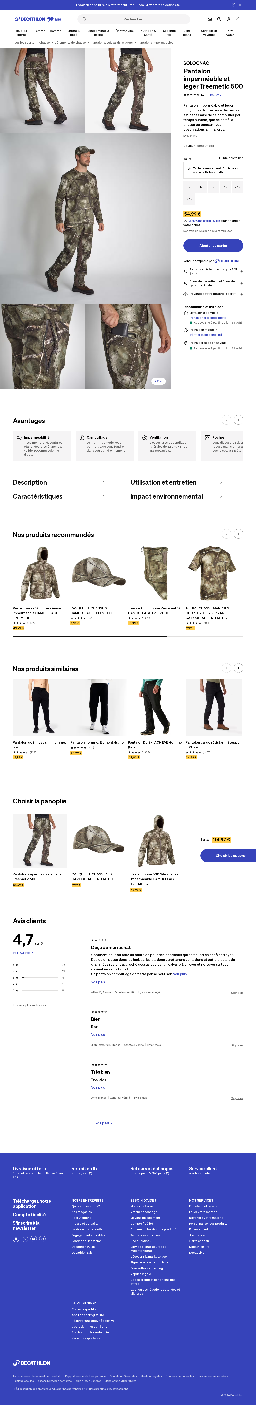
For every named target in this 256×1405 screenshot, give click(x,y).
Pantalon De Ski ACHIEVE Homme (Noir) (155, 744)
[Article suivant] (238, 420)
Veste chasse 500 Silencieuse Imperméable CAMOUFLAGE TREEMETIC (37, 613)
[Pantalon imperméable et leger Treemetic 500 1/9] (128, 90)
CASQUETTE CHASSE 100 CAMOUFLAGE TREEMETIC (91, 610)
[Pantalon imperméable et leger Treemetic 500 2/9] (42, 90)
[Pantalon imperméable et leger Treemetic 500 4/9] (42, 346)
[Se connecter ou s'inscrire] (229, 19)
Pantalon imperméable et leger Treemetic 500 (38, 876)
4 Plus (158, 381)
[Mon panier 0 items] (238, 19)
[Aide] (219, 19)
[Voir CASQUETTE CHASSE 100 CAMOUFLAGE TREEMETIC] (99, 841)
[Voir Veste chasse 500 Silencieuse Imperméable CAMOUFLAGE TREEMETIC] (157, 841)
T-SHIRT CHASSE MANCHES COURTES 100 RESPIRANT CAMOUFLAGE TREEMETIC (207, 613)
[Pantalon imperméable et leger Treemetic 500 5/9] (128, 346)
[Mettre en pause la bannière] (233, 5)
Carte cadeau (230, 33)
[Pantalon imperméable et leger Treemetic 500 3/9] (85, 218)
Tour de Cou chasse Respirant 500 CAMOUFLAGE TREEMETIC (156, 610)
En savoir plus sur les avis (29, 1005)
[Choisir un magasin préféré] (209, 19)
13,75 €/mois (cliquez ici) (204, 220)
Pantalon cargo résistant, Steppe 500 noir (212, 744)
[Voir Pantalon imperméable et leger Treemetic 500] (40, 841)
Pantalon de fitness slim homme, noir (39, 744)
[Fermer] (240, 5)
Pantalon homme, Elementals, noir (98, 742)
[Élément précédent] (226, 420)
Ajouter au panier (213, 246)
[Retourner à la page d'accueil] (38, 19)
